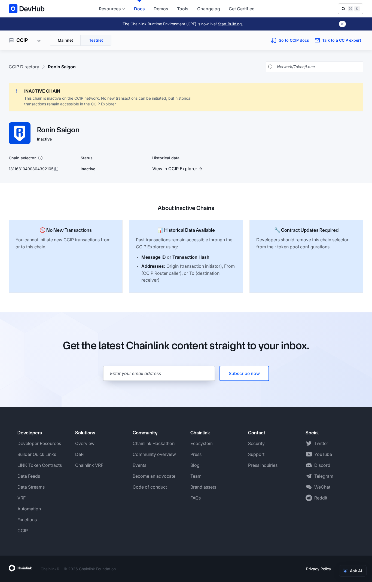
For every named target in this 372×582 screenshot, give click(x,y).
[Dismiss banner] (342, 24)
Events (139, 465)
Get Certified (242, 9)
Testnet (96, 40)
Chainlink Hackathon (154, 443)
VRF (21, 498)
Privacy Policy (318, 568)
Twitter (321, 443)
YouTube (323, 454)
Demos (161, 9)
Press (196, 454)
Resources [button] (110, 9)
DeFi (79, 454)
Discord (322, 465)
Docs (139, 9)
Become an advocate (154, 476)
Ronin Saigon (62, 66)
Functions (27, 519)
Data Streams (31, 487)
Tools (182, 9)
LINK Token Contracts (39, 465)
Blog (195, 465)
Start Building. (230, 24)
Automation (29, 508)
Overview (84, 443)
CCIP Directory (24, 66)
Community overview (154, 454)
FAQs (195, 498)
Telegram (323, 476)
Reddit (320, 498)
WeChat (322, 487)
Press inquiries (263, 465)
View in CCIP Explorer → (177, 168)
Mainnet (65, 40)
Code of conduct (150, 487)
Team (196, 476)
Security (256, 443)
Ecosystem (201, 443)
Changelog (208, 9)
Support (256, 454)
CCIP (22, 530)
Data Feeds (28, 476)
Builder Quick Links (36, 454)
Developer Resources (39, 443)
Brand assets (203, 487)
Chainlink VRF (89, 465)
